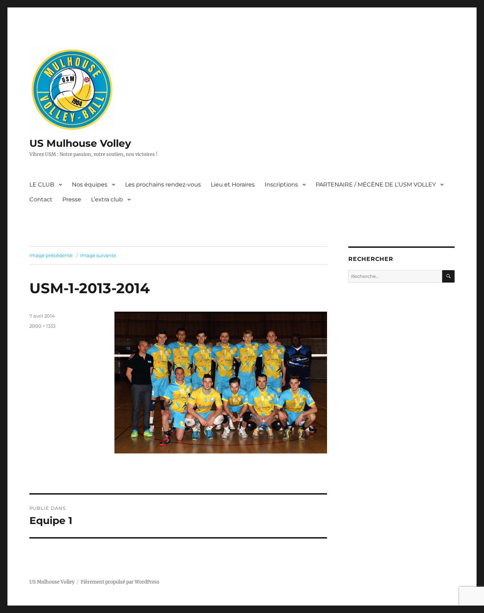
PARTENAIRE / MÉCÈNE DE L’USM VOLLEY (376, 184)
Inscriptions (281, 184)
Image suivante (98, 255)
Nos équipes (89, 184)
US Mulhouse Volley (80, 143)
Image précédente (51, 255)
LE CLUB (41, 184)
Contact (40, 199)
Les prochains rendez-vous (163, 184)
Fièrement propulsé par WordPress (120, 582)
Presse (71, 199)
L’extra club (107, 199)
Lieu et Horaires (233, 184)
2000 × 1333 (42, 326)
